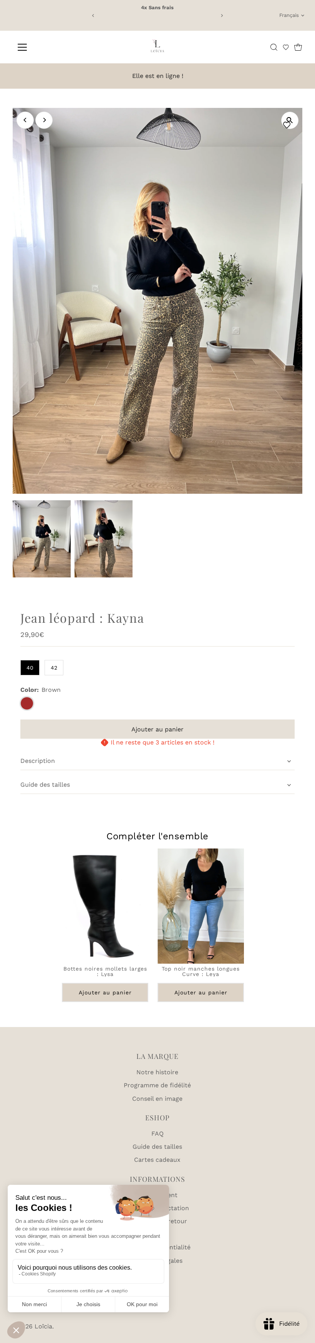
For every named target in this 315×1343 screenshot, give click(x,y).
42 (54, 668)
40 (30, 668)
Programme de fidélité (157, 1085)
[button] (285, 47)
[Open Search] (273, 47)
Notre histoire (157, 1072)
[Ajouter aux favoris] (288, 125)
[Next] (221, 15)
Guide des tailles (45, 784)
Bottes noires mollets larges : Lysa (105, 971)
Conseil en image (157, 1098)
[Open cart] (298, 47)
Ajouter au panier (104, 992)
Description (37, 760)
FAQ (157, 1133)
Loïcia (43, 1326)
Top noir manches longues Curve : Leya (201, 971)
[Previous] (93, 15)
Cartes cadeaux (157, 1159)
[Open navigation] (47, 47)
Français (289, 15)
